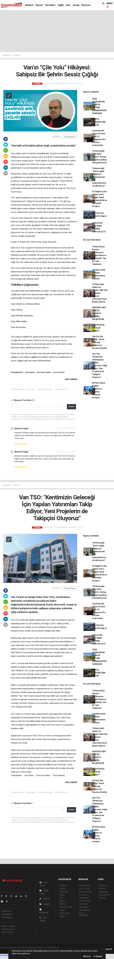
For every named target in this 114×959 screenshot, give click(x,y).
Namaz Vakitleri (86, 892)
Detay (88, 956)
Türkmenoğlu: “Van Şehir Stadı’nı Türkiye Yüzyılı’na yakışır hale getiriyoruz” (99, 157)
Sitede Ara (103, 885)
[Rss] (27, 896)
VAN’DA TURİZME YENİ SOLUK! (98, 122)
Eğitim (62, 916)
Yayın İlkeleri (6, 914)
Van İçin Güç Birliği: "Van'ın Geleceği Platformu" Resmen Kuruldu (99, 342)
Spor (68, 5)
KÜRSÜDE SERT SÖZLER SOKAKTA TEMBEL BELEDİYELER (99, 313)
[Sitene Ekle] (8, 901)
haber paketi (76, 947)
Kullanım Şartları (8, 926)
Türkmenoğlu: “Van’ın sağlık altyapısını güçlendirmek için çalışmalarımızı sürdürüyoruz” (99, 177)
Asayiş (76, 5)
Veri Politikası (7, 917)
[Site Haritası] (3, 901)
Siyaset (39, 5)
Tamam (98, 956)
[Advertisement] (57, 31)
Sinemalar (83, 904)
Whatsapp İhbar (8, 929)
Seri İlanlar (83, 907)
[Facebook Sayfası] (2, 896)
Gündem (29, 5)
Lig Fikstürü (84, 898)
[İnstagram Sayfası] (12, 896)
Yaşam (62, 910)
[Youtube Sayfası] (17, 896)
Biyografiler (104, 892)
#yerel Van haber (45, 389)
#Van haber (30, 389)
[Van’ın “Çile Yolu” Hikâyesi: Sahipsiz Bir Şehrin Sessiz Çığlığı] (40, 110)
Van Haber (50, 5)
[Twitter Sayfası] (7, 896)
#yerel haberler (61, 389)
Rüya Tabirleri (104, 895)
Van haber (30, 372)
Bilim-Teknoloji (65, 907)
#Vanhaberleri (17, 389)
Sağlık (61, 5)
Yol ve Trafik (84, 889)
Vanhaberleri (17, 372)
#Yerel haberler (61, 792)
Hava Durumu (85, 885)
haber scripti (5, 950)
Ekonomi (86, 5)
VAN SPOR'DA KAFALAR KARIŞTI (98, 328)
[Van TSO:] (40, 558)
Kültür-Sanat (64, 913)
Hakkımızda (6, 911)
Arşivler (46, 904)
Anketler (102, 889)
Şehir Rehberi (85, 910)
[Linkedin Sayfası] (22, 896)
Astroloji (102, 898)
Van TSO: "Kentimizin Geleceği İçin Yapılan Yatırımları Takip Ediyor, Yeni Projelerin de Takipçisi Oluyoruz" (99, 365)
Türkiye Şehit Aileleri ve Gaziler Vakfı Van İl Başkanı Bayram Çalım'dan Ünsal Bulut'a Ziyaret (99, 293)
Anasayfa (6, 55)
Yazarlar (46, 899)
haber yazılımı (65, 947)
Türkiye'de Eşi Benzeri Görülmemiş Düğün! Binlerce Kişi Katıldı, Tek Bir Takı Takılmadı (99, 255)
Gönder (71, 406)
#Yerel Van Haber (45, 792)
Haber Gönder (7, 932)
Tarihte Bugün (85, 901)
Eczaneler (83, 895)
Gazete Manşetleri (83, 914)
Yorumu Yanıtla (20, 444)
